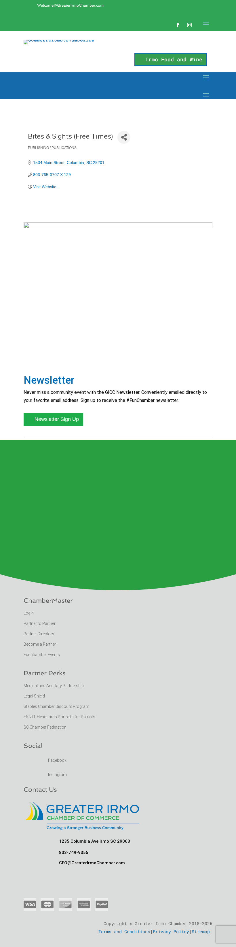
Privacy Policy (171, 931)
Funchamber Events (42, 654)
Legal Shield (34, 696)
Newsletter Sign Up (57, 419)
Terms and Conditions (124, 931)
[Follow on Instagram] (189, 25)
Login (29, 613)
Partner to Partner (40, 623)
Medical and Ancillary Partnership (54, 685)
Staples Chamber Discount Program (56, 706)
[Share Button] (123, 137)
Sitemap (201, 931)
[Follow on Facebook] (177, 25)
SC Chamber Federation (45, 727)
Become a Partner (40, 644)
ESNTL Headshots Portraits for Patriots (59, 716)
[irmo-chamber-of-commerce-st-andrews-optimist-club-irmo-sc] (118, 226)
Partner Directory (39, 634)
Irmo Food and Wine (173, 59)
